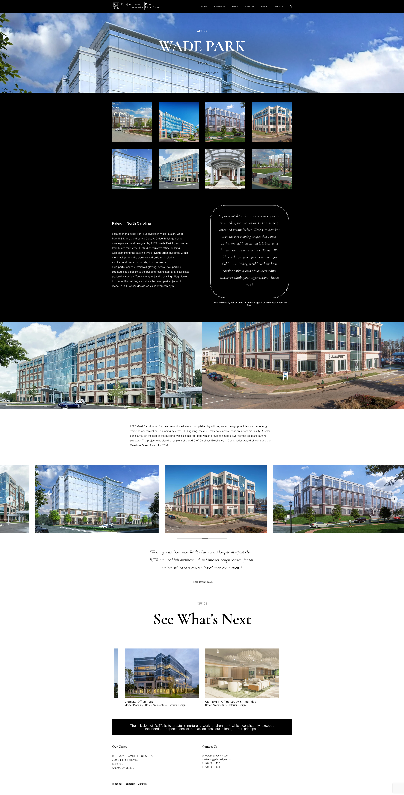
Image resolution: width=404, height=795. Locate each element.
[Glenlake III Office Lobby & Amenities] (242, 673)
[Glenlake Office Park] (162, 673)
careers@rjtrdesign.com (215, 755)
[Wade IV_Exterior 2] (272, 122)
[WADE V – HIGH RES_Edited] (132, 169)
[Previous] (9, 499)
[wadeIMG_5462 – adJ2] (225, 169)
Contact (278, 6)
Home (204, 6)
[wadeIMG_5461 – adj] (179, 169)
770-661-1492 (212, 763)
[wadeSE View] (272, 169)
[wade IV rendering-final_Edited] (225, 122)
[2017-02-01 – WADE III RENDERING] (132, 122)
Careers (249, 6)
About (235, 6)
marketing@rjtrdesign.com (216, 759)
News (264, 6)
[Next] (394, 499)
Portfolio (219, 6)
